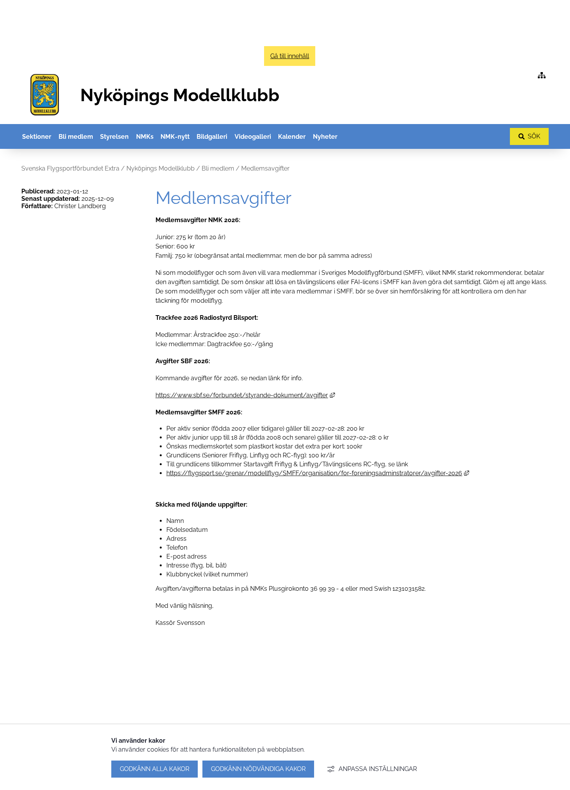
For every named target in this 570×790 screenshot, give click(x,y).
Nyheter (325, 136)
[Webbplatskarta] (542, 75)
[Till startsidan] (44, 119)
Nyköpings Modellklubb (160, 168)
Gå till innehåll (289, 56)
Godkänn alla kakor (154, 769)
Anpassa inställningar (378, 769)
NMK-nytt (175, 136)
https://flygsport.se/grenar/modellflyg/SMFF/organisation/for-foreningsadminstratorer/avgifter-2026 (317, 473)
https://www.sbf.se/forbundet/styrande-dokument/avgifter (245, 395)
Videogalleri (253, 136)
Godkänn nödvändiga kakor (258, 769)
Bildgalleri (212, 136)
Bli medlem (76, 136)
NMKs (145, 136)
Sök (534, 136)
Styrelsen (114, 136)
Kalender (292, 136)
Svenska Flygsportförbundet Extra (70, 168)
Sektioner (36, 136)
